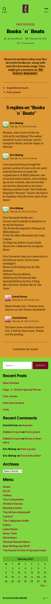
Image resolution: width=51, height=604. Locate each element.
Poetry (7, 524)
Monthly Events (12, 508)
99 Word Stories (13, 503)
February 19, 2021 (38, 38)
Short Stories (11, 383)
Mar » (44, 585)
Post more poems (13, 402)
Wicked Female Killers (16, 541)
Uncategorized (25, 24)
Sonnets (27, 425)
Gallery (7, 495)
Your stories (10, 396)
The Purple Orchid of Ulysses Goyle (24, 550)
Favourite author (31, 455)
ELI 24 (6, 491)
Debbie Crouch (12, 431)
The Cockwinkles (13, 499)
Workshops (10, 537)
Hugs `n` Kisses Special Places (22, 389)
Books (6, 486)
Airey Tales (10, 533)
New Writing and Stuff (16, 546)
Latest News (10, 529)
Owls (6, 409)
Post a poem (32, 431)
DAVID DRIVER (19, 598)
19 (31, 577)
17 (19, 577)
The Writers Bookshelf (16, 512)
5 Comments (27, 43)
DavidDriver (17, 38)
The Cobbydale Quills (16, 520)
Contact (8, 516)
